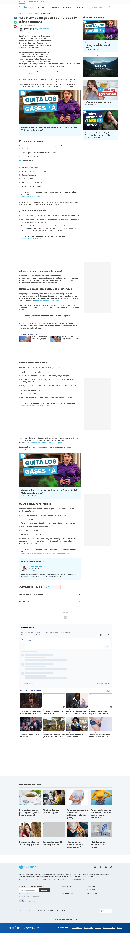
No (57, 587)
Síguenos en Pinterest (111, 867)
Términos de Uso (92, 893)
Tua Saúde (22, 1)
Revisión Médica (91, 890)
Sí (48, 587)
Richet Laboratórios (109, 928)
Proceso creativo (66, 890)
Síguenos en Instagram (100, 867)
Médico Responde (33, 1)
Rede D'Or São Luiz (77, 928)
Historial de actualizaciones (31, 594)
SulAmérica (98, 928)
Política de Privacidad (67, 893)
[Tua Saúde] (26, 6)
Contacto (63, 897)
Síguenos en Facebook (106, 867)
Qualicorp (119, 928)
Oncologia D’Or (88, 928)
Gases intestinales (47, 13)
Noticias (42, 1)
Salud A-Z (30, 13)
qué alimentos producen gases (47, 301)
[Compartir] (15, 18)
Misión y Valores (91, 886)
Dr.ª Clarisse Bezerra (36, 566)
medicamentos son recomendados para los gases (43, 443)
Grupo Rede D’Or (74, 919)
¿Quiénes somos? (66, 886)
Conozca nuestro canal (95, 867)
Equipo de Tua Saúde (36, 32)
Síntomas (37, 13)
